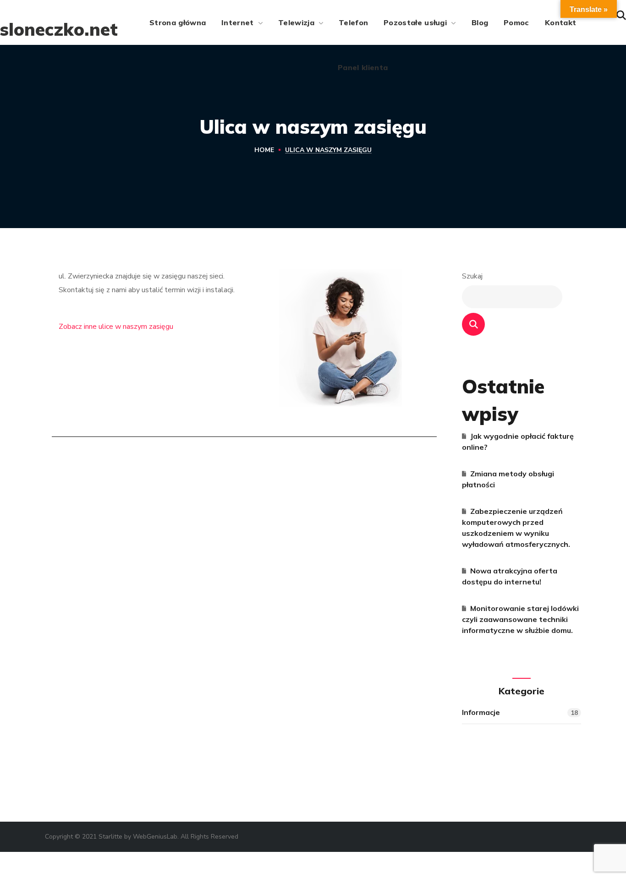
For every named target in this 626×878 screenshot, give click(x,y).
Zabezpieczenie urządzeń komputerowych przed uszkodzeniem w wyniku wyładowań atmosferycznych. (516, 528)
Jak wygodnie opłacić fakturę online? (518, 441)
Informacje (520, 712)
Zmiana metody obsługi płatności (508, 479)
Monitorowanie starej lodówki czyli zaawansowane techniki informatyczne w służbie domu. (520, 619)
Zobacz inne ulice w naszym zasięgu (116, 327)
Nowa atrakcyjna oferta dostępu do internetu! (509, 576)
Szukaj (472, 276)
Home (264, 150)
